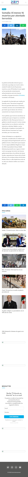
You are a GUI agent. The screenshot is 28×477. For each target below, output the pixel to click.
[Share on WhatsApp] (23, 25)
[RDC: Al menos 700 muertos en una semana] (14, 261)
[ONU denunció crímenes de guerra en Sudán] (14, 322)
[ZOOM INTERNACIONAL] (15, 2)
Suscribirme (14, 417)
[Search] (25, 2)
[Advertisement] (14, 63)
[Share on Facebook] (5, 25)
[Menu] (3, 2)
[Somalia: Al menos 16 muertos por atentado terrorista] (14, 37)
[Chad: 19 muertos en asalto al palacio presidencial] (14, 281)
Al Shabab (21, 95)
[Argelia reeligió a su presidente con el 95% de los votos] (14, 302)
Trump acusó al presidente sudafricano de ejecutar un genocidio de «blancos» (13, 250)
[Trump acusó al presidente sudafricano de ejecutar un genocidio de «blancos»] (14, 240)
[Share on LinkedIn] (17, 25)
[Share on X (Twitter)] (11, 25)
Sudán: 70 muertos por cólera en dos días (14, 230)
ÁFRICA (4, 9)
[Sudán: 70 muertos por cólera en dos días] (14, 221)
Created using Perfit (14, 422)
